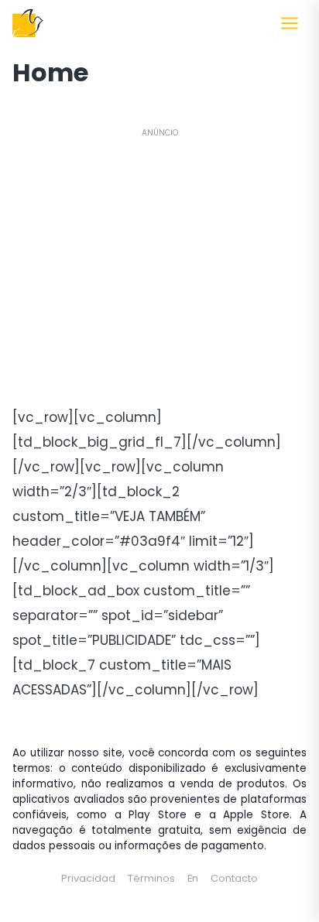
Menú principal (290, 23)
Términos (151, 878)
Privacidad (88, 878)
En (192, 878)
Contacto (234, 878)
